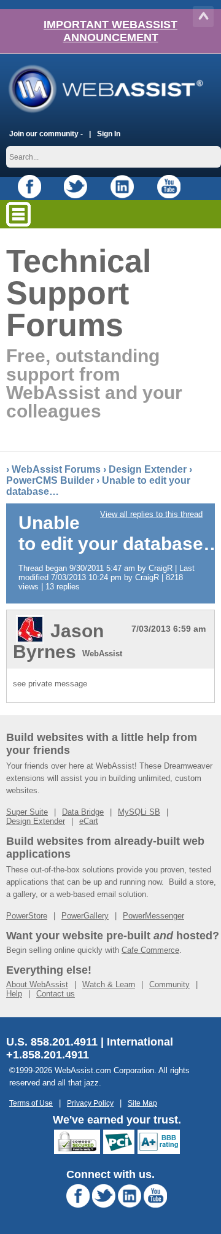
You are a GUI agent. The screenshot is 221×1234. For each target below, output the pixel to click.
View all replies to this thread (151, 514)
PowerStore (26, 915)
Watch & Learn (108, 984)
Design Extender (148, 469)
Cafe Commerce (150, 950)
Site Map (142, 1103)
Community (169, 984)
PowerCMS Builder (50, 480)
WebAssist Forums (56, 469)
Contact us (55, 993)
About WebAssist (37, 984)
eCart (88, 821)
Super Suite (27, 812)
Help (14, 993)
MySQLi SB (139, 812)
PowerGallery (85, 915)
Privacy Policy (90, 1103)
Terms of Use (31, 1103)
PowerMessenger (153, 915)
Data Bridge (83, 812)
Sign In (108, 134)
